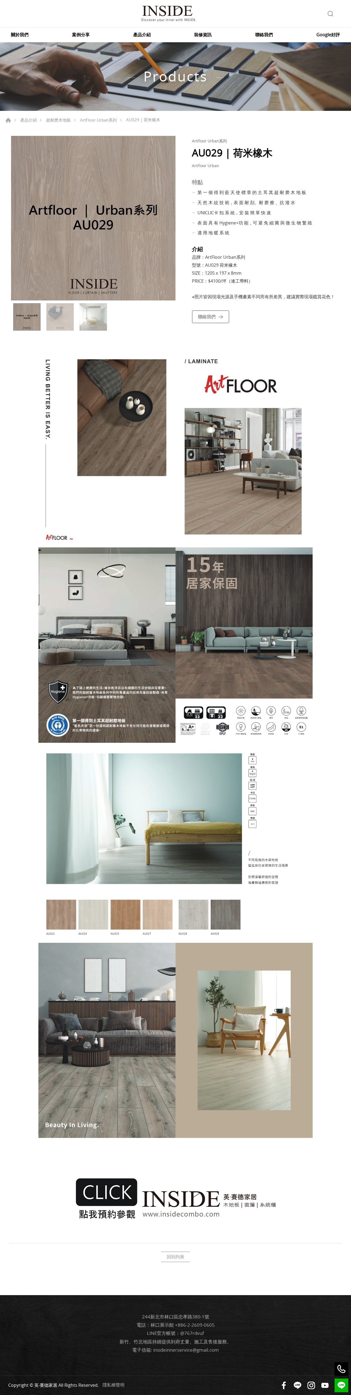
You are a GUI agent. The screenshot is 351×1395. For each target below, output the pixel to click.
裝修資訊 (203, 34)
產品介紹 (142, 34)
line (341, 1385)
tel (341, 1369)
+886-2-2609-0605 (195, 1325)
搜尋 (330, 14)
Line (297, 1385)
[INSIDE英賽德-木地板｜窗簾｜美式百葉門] (168, 13)
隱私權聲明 (113, 1385)
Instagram (311, 1385)
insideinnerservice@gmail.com (186, 1350)
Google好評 (328, 34)
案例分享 (81, 34)
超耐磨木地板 (58, 120)
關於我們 (20, 34)
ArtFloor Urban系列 (98, 120)
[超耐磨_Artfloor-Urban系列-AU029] (93, 218)
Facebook (284, 1385)
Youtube (325, 1385)
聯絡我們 (264, 34)
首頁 (8, 120)
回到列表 (175, 1257)
